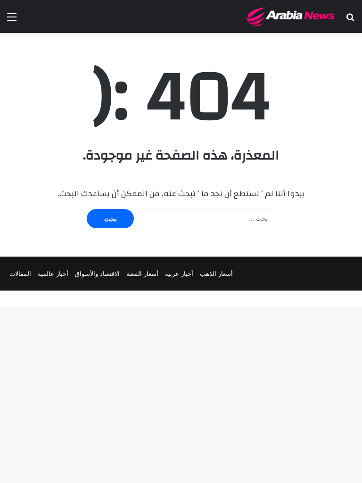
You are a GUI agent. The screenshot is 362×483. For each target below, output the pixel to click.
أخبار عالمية (53, 273)
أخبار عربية (179, 273)
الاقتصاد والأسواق (97, 273)
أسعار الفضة (142, 273)
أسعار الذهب (216, 273)
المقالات (20, 273)
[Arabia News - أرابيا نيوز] (291, 16)
